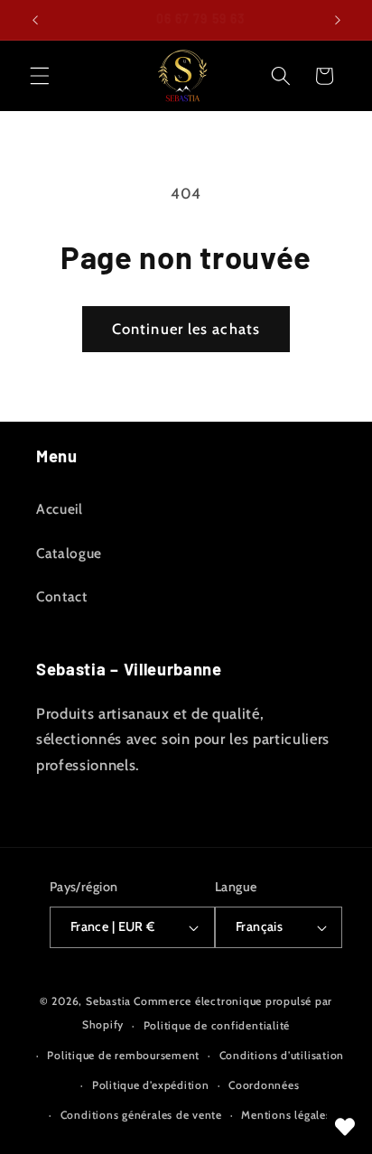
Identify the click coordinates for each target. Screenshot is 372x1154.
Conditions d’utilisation (281, 1055)
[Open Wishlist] (345, 1127)
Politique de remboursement (123, 1055)
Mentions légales (285, 1114)
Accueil (59, 508)
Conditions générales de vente (141, 1114)
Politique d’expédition (150, 1085)
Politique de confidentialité (217, 1025)
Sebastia (108, 1001)
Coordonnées (263, 1085)
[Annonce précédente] (35, 20)
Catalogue (69, 553)
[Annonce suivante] (338, 20)
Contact (62, 596)
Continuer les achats (186, 329)
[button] (39, 76)
